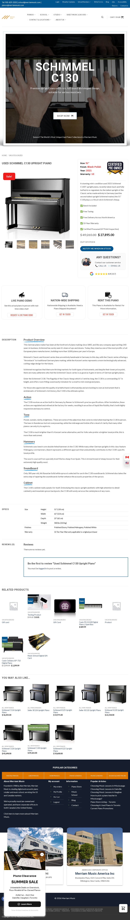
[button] (102, 17)
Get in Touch (108, 314)
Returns (115, 6)
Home (4, 155)
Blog (107, 2)
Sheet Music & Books (76, 15)
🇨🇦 (127, 457)
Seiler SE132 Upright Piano (90, 710)
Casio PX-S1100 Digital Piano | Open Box (88, 623)
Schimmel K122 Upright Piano (62, 750)
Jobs (113, 2)
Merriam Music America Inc (94, 873)
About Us (60, 20)
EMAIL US (115, 265)
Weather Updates (68, 2)
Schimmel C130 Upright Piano (37, 749)
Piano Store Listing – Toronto (103, 802)
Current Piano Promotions (102, 808)
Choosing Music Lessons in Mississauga (108, 785)
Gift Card (57, 622)
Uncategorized (16, 155)
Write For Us (98, 2)
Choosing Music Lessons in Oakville (106, 789)
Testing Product (34, 615)
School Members (84, 2)
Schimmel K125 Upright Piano (62, 711)
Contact (75, 805)
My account (53, 781)
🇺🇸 (127, 463)
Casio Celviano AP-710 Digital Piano (11, 662)
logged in (43, 568)
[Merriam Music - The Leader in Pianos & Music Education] (12, 17)
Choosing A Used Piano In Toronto (105, 805)
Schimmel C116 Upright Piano (11, 711)
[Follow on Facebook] (4, 899)
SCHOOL (43, 15)
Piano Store (76, 786)
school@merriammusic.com (29, 2)
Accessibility (122, 2)
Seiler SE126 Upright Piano (38, 710)
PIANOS (30, 15)
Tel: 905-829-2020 (9, 2)
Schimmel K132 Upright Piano (114, 711)
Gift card (5, 622)
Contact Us (124, 6)
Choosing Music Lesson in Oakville (53, 909)
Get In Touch (64, 314)
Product (108, 622)
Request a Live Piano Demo (22, 315)
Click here (8, 813)
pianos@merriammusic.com (13, 5)
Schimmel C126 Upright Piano (11, 750)
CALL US (102, 265)
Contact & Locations (39, 20)
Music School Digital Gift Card (38, 657)
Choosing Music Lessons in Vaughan (106, 792)
